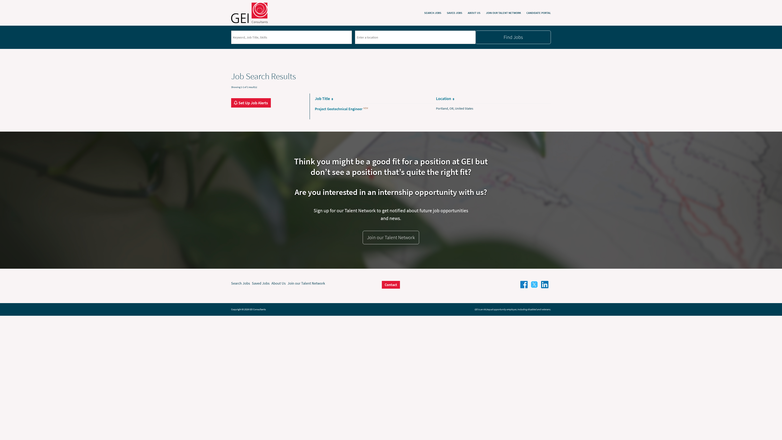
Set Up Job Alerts (253, 103)
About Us (474, 13)
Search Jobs (432, 13)
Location (444, 98)
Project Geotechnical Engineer (338, 109)
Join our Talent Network (503, 13)
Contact (391, 284)
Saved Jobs (454, 13)
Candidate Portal (538, 13)
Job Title (323, 98)
